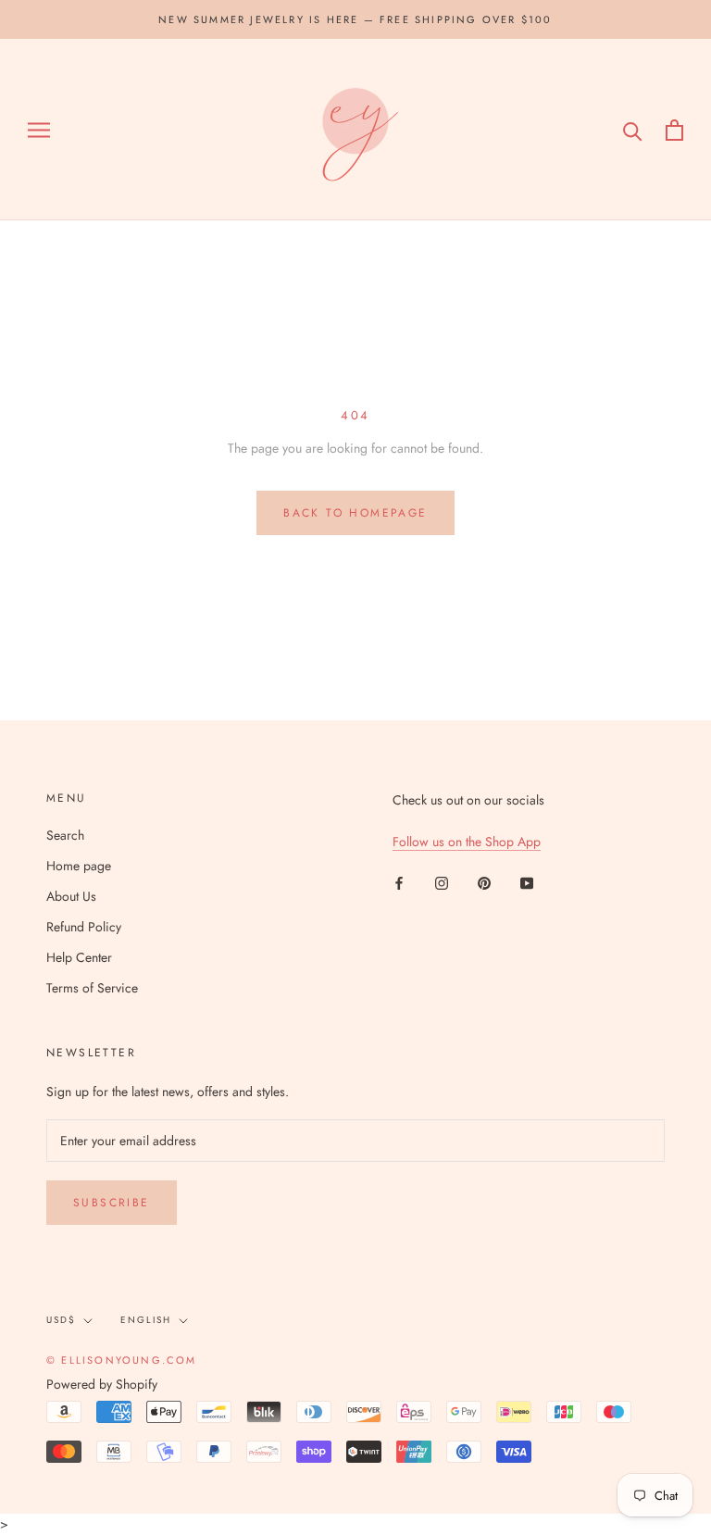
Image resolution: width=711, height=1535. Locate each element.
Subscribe (111, 1202)
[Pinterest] (484, 881)
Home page (78, 865)
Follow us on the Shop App (467, 841)
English (145, 1320)
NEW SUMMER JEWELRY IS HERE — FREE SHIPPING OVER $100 (355, 19)
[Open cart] (674, 130)
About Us (71, 896)
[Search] (632, 130)
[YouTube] (526, 881)
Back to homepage (355, 513)
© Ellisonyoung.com (121, 1360)
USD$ (61, 1320)
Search (65, 835)
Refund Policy (83, 926)
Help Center (79, 957)
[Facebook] (399, 881)
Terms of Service (92, 988)
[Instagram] (441, 881)
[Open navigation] (39, 130)
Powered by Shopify (101, 1384)
